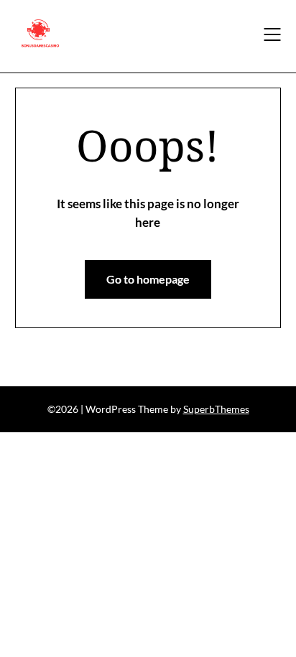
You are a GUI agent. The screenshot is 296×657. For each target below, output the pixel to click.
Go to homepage (148, 279)
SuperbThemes (216, 409)
